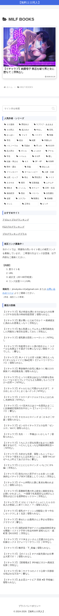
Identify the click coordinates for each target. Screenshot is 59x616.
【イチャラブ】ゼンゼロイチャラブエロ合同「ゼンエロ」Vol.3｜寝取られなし (28, 426)
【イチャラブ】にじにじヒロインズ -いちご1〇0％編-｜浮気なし (28, 466)
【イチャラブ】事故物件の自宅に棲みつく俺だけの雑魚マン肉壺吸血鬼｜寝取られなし (28, 369)
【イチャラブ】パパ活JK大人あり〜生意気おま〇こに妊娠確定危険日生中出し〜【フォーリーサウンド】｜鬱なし (28, 408)
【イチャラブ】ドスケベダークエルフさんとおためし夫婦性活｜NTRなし (28, 398)
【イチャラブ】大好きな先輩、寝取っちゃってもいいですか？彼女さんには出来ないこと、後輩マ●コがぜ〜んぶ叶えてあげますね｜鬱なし (29, 457)
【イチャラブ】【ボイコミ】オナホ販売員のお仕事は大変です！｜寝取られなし (28, 555)
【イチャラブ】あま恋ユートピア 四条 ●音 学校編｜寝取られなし (29, 581)
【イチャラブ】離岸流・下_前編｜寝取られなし (27, 548)
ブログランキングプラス (15, 234)
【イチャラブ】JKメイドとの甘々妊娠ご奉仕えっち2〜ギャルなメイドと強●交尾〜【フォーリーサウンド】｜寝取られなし (28, 360)
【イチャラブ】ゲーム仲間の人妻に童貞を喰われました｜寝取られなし (28, 483)
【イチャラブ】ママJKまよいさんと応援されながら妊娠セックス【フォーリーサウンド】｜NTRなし (28, 540)
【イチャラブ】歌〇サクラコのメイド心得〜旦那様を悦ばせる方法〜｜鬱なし (28, 572)
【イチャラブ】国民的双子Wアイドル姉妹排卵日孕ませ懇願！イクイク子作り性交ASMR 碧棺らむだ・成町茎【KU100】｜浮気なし (29, 531)
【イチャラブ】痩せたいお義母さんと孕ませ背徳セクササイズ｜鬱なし (28, 520)
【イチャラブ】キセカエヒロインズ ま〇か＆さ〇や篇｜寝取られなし (28, 418)
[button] (53, 108)
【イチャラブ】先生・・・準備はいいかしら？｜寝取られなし (28, 435)
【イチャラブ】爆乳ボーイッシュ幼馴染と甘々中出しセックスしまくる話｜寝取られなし (28, 512)
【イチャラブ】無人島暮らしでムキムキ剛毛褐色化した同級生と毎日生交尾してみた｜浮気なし (28, 330)
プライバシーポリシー (30, 606)
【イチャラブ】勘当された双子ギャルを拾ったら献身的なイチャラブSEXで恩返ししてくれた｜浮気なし (29, 475)
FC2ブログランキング (13, 227)
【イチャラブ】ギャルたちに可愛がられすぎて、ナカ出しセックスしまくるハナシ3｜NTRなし (28, 389)
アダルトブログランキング (16, 219)
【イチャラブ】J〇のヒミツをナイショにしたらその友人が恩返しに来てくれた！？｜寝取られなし (29, 503)
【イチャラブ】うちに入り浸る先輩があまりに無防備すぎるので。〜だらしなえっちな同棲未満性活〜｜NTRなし (28, 445)
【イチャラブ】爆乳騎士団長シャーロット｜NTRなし (28, 338)
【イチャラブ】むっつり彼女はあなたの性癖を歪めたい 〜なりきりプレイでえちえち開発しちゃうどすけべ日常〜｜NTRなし (28, 380)
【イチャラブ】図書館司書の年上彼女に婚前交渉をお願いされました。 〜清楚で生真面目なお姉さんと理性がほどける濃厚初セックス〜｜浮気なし (28, 494)
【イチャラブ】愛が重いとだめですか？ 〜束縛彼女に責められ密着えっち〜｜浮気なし (28, 321)
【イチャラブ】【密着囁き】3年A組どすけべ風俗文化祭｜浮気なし (28, 563)
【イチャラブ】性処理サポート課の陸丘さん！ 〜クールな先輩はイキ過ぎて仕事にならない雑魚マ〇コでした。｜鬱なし (28, 349)
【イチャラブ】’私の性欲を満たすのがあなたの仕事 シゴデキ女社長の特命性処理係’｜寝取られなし (28, 313)
